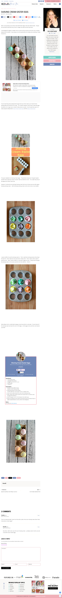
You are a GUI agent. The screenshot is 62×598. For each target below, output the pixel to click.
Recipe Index (35, 4)
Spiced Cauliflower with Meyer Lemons (9, 490)
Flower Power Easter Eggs (18, 108)
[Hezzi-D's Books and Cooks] (10, 4)
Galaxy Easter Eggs (31, 108)
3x (22, 372)
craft (3, 477)
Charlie (3, 515)
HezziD (4, 483)
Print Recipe (25, 20)
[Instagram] (41, 1)
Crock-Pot (22, 587)
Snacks (52, 64)
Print (19, 369)
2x (20, 372)
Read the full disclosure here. (30, 22)
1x (18, 372)
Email (16, 564)
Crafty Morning (14, 403)
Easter (10, 477)
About (2, 1)
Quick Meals (22, 589)
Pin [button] (23, 369)
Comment (4, 548)
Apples (11, 584)
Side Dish (12, 591)
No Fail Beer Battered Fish (35, 490)
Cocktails (52, 61)
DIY (6, 477)
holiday (19, 477)
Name (3, 564)
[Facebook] (39, 1)
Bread (11, 589)
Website (30, 564)
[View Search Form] (60, 4)
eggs (14, 477)
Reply (39, 515)
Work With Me (6, 1)
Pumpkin (11, 586)
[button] (19, 366)
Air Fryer (21, 591)
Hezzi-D (21, 375)
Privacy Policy (11, 1)
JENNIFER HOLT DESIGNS (40, 596)
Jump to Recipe (18, 20)
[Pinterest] (43, 1)
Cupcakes (12, 587)
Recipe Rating (4, 543)
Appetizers (52, 57)
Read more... (52, 51)
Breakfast (22, 586)
